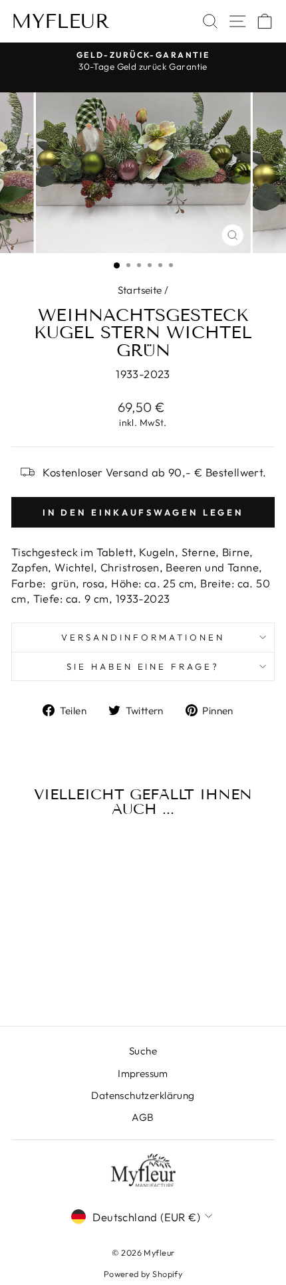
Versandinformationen (143, 637)
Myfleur (60, 21)
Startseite (140, 290)
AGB (143, 1117)
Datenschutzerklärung (142, 1095)
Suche (143, 1050)
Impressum (143, 1073)
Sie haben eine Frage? (143, 666)
